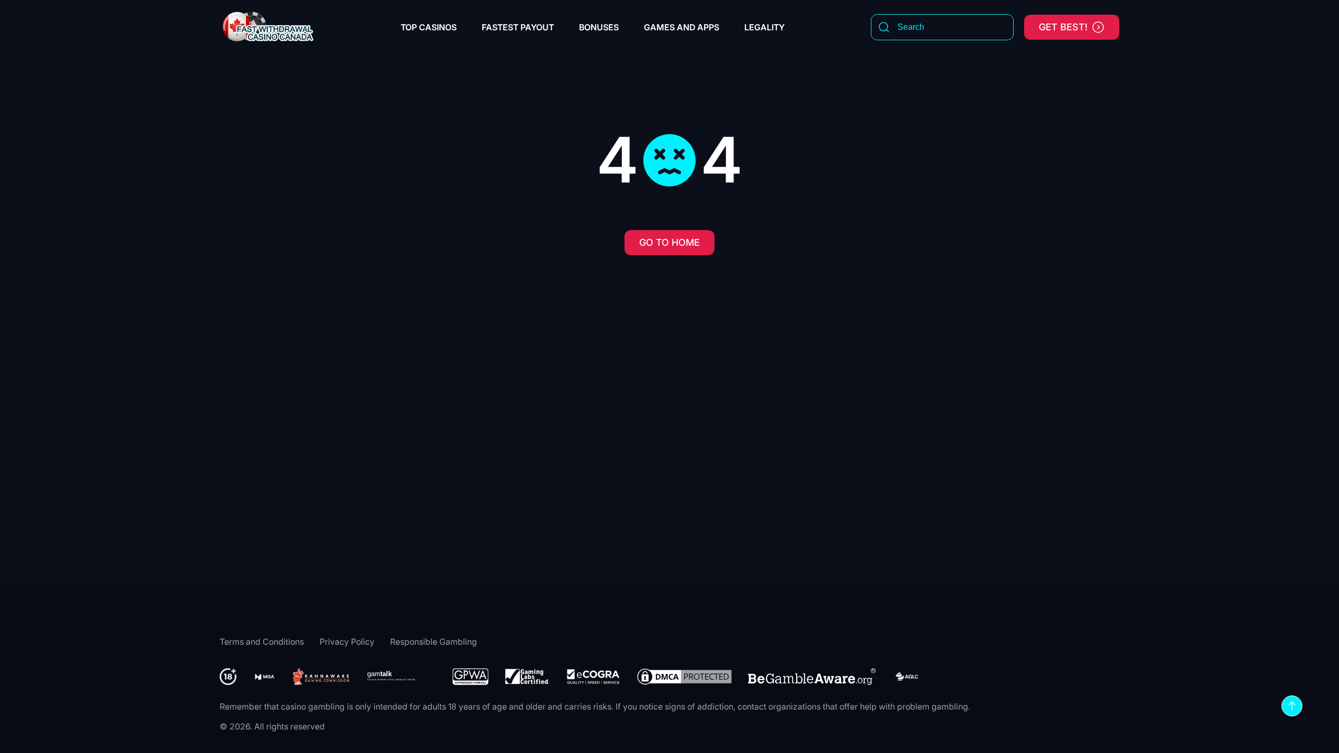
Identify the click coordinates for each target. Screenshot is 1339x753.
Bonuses (599, 27)
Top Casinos (429, 27)
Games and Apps (681, 27)
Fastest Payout (518, 27)
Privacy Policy (347, 641)
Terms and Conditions (262, 641)
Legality (764, 27)
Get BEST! (1063, 26)
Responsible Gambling (433, 641)
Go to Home (669, 242)
